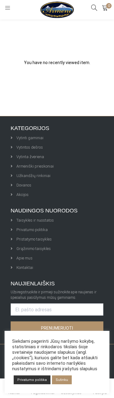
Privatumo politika (32, 380)
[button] (104, 7)
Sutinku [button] (62, 380)
